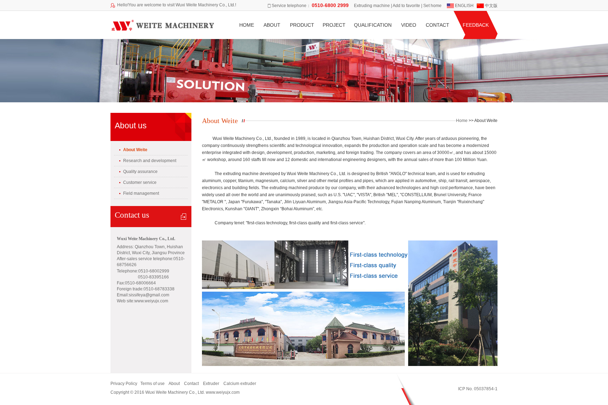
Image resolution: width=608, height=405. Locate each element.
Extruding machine (372, 5)
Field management (141, 193)
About (174, 383)
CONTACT (437, 25)
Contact (191, 383)
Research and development (149, 160)
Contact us (132, 215)
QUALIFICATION (373, 25)
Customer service (140, 182)
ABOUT (272, 25)
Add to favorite (406, 5)
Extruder (211, 383)
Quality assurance (140, 171)
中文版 (491, 5)
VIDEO (408, 25)
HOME (246, 25)
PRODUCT (302, 25)
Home (462, 120)
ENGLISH (465, 5)
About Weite (135, 149)
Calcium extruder (240, 383)
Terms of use (153, 383)
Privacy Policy (123, 383)
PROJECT (334, 25)
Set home (432, 5)
